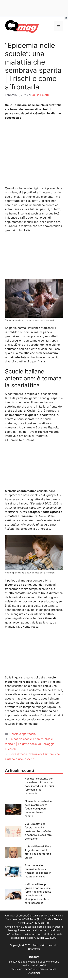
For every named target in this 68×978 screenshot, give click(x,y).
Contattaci (34, 949)
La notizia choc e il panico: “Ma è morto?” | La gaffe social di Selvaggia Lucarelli (29, 744)
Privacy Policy (47, 969)
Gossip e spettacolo (22, 734)
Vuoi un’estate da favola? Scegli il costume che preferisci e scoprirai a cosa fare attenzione (38, 831)
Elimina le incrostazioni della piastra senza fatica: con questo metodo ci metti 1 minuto (38, 809)
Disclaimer (34, 972)
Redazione (31, 969)
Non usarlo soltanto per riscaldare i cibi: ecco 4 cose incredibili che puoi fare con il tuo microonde (39, 786)
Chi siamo (16, 969)
